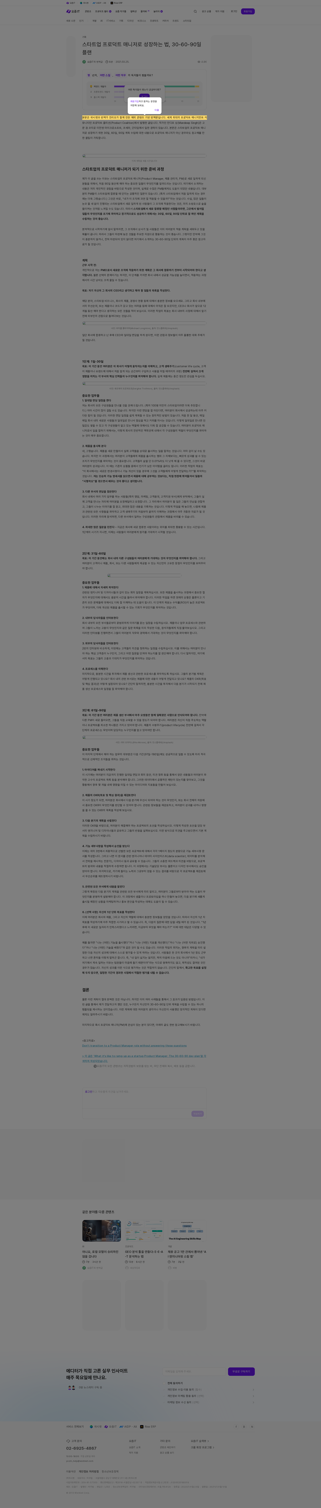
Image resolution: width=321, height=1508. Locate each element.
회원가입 (134, 101)
